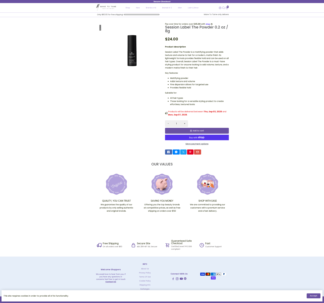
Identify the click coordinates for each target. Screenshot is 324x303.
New (138, 7)
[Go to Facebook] (168, 152)
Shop (128, 7)
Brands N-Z (167, 7)
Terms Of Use (145, 277)
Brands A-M (151, 7)
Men (180, 7)
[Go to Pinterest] (190, 152)
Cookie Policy (145, 281)
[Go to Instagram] (177, 279)
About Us (145, 269)
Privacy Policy (145, 273)
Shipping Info (144, 285)
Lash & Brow (193, 7)
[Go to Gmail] (197, 152)
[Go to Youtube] (181, 279)
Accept (313, 295)
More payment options (197, 143)
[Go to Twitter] (183, 152)
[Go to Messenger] (176, 152)
